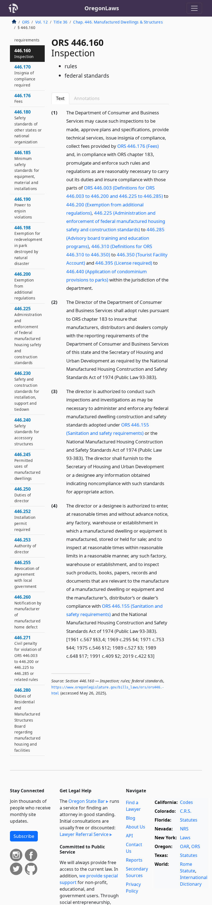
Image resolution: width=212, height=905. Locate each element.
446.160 (24, 53)
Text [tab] (60, 98)
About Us (135, 827)
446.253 (25, 545)
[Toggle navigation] (194, 8)
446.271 (28, 658)
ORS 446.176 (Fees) (138, 146)
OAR (184, 846)
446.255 (26, 574)
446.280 (27, 720)
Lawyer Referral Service (84, 834)
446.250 (22, 495)
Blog (130, 818)
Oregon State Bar (86, 801)
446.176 (22, 98)
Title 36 (60, 22)
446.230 (26, 391)
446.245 (27, 466)
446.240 (26, 431)
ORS (25, 22)
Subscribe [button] (24, 836)
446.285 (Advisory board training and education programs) (115, 237)
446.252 (24, 520)
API (129, 836)
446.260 (27, 612)
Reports (134, 860)
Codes (186, 802)
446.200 (24, 286)
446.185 (26, 170)
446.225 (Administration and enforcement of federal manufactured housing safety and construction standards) (115, 221)
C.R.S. (185, 811)
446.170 (25, 75)
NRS (184, 829)
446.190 (23, 208)
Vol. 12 (41, 22)
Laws (185, 838)
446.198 (28, 245)
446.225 (28, 335)
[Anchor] (96, 287)
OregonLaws (101, 8)
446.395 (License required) (123, 263)
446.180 (28, 126)
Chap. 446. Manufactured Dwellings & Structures (118, 22)
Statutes (188, 820)
